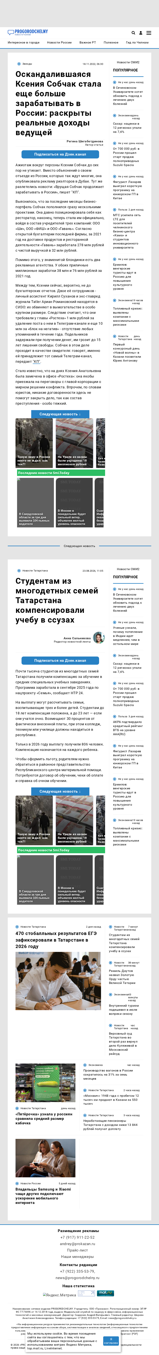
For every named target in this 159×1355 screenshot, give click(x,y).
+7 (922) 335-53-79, (77, 1271)
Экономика (125, 115)
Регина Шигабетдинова (85, 141)
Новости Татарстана (125, 338)
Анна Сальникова (77, 638)
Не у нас (123, 82)
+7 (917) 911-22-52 (77, 1237)
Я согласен (111, 1341)
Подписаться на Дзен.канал (60, 154)
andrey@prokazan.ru (77, 1244)
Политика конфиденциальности (121, 1344)
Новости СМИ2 (128, 62)
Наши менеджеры (77, 1256)
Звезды (27, 63)
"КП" (36, 361)
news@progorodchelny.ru (77, 1278)
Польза (122, 209)
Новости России (31, 1183)
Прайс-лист (77, 1250)
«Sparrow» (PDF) (128, 1333)
